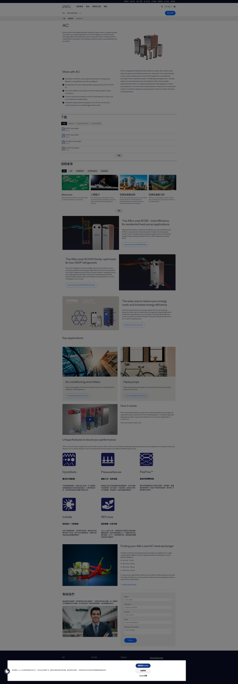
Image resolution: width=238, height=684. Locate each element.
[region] (96, 670)
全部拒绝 (143, 671)
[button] (7, 671)
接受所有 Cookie (143, 666)
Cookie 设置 (143, 676)
